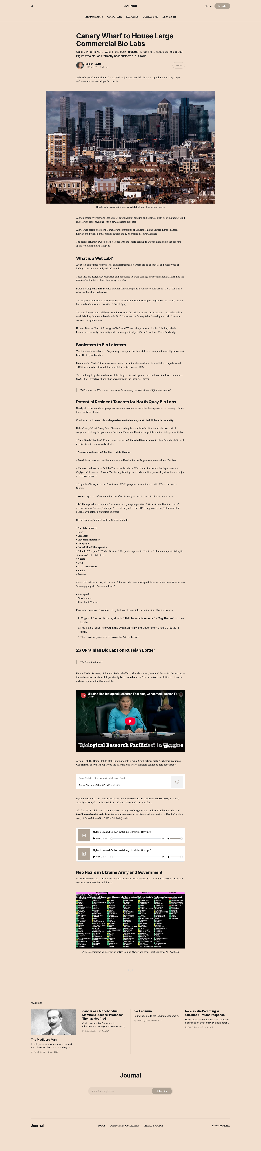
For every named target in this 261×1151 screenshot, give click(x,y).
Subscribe (222, 6)
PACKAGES (132, 17)
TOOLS (101, 1126)
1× (163, 839)
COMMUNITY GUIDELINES (125, 1126)
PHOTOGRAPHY (94, 17)
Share (179, 65)
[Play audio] (94, 838)
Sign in (208, 6)
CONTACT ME (150, 17)
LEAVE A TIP (169, 17)
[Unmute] (168, 839)
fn (105, 555)
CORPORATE (114, 17)
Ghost (227, 1125)
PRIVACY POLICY (153, 1126)
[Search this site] (32, 6)
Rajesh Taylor (93, 63)
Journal (130, 6)
